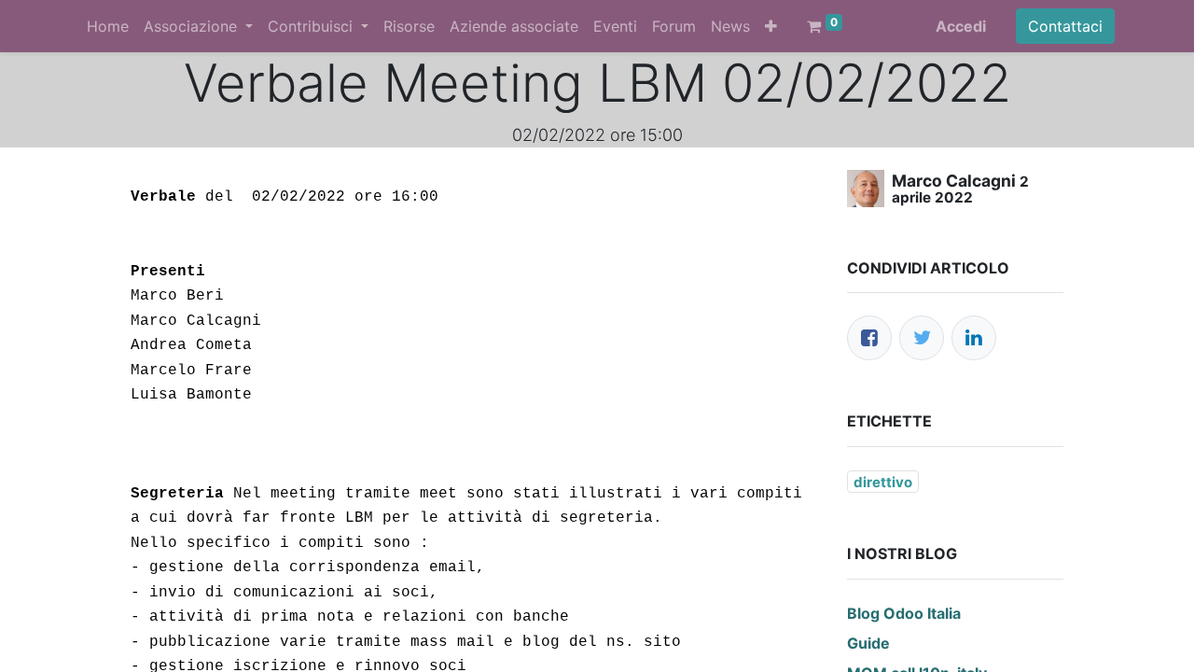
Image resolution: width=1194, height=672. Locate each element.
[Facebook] (869, 337)
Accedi (961, 26)
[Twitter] (921, 337)
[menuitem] (107, 26)
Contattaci (1065, 26)
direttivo (883, 482)
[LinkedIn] (973, 337)
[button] (770, 26)
